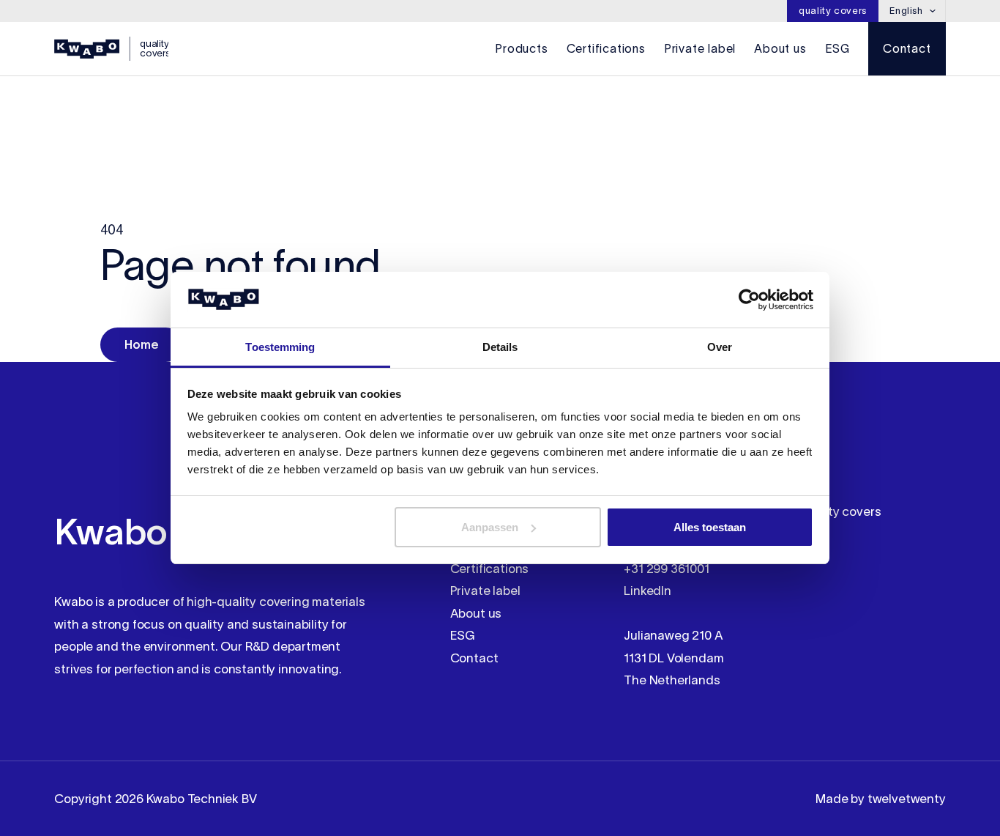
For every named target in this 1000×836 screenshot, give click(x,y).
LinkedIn (647, 590)
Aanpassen (489, 527)
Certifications (606, 48)
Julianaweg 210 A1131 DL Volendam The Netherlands (673, 658)
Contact (907, 48)
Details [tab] (500, 347)
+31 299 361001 (666, 568)
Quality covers (833, 10)
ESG (837, 48)
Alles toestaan (709, 527)
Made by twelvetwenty (880, 798)
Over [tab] (719, 347)
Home (141, 344)
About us (780, 48)
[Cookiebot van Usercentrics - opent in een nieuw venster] (749, 300)
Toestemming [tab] (280, 347)
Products (521, 48)
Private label (700, 48)
